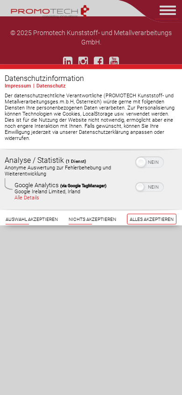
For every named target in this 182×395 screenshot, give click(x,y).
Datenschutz (51, 86)
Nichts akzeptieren (92, 219)
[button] (141, 162)
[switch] (149, 161)
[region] (91, 179)
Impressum (18, 86)
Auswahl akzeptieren (32, 219)
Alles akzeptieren (152, 219)
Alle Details (26, 198)
